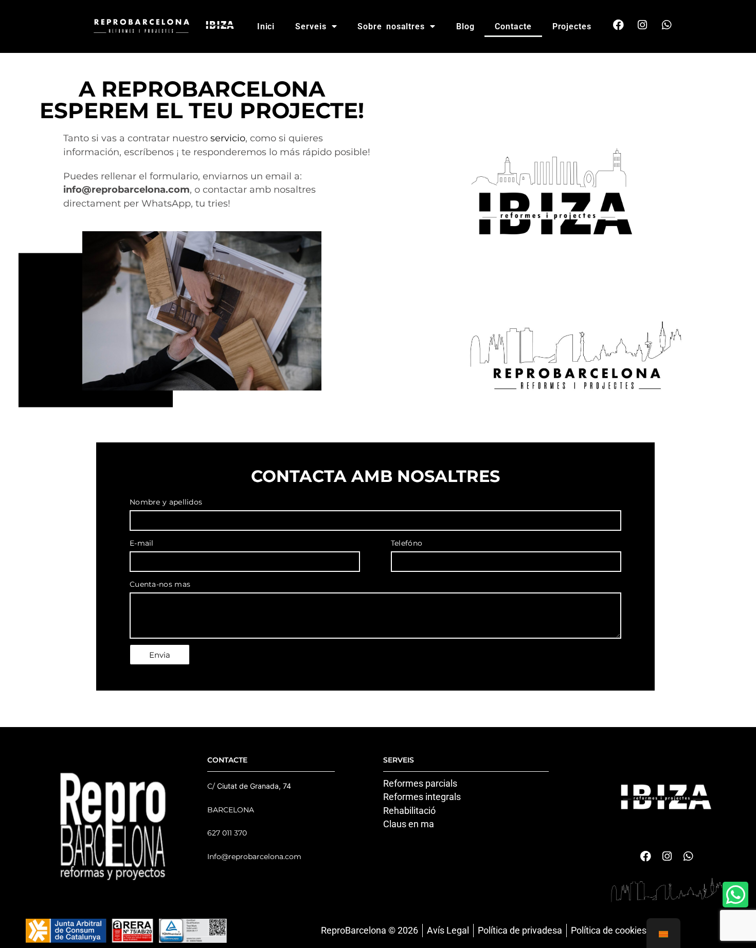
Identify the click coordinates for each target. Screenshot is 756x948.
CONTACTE (227, 760)
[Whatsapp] (666, 24)
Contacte (513, 26)
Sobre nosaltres (391, 26)
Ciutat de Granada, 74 (254, 786)
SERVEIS (398, 760)
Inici (266, 26)
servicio (227, 138)
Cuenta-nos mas (160, 584)
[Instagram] (642, 24)
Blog (465, 26)
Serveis (310, 26)
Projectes (571, 26)
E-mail (142, 543)
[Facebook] (618, 24)
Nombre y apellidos (166, 502)
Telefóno (406, 543)
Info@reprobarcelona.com (254, 856)
